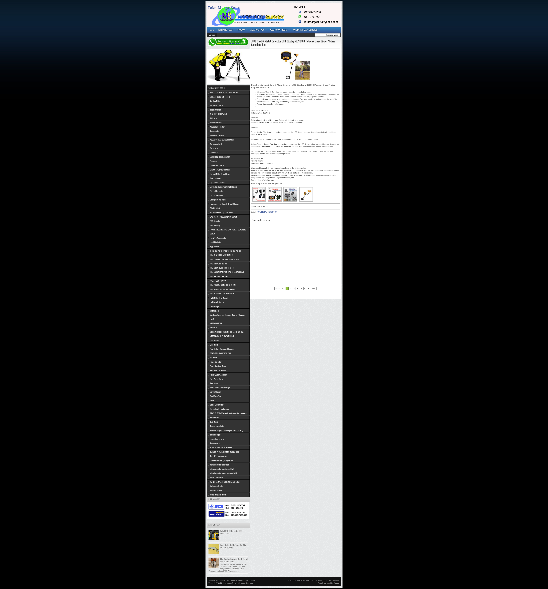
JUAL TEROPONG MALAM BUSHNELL (223, 289)
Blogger (337, 583)
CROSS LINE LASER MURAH (220, 169)
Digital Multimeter (217, 190)
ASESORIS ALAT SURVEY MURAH (222, 139)
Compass (213, 160)
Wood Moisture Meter (218, 494)
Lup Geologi (214, 306)
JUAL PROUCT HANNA (218, 280)
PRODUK (241, 30)
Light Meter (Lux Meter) (218, 297)
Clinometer (214, 152)
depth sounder (215, 178)
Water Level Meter (216, 477)
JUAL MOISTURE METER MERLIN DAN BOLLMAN (227, 272)
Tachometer (214, 417)
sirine (212, 400)
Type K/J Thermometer (218, 455)
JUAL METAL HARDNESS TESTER (221, 267)
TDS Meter (214, 421)
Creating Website (223, 580)
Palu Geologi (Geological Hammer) (222, 348)
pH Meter (213, 357)
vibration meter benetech (219, 464)
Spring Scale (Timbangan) (219, 408)
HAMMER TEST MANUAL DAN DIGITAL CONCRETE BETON (228, 231)
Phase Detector (215, 361)
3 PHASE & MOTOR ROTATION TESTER (224, 92)
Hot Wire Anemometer (218, 237)
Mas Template (249, 580)
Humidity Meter (215, 242)
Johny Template (237, 580)
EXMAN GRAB (215, 208)
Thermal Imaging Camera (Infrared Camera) (226, 430)
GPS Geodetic (215, 220)
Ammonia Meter (216, 122)
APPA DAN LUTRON (217, 135)
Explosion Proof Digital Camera (221, 212)
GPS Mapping (215, 225)
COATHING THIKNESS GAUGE (220, 156)
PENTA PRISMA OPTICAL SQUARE (222, 353)
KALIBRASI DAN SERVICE (305, 30)
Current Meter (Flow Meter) (220, 173)
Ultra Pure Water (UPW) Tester (221, 460)
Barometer (214, 148)
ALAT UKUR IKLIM (278, 30)
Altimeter (213, 118)
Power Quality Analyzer (218, 374)
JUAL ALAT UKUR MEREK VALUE (221, 254)
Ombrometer (215, 340)
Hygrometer (214, 246)
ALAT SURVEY (257, 30)
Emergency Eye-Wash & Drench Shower (224, 203)
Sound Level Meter (216, 404)
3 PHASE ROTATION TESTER (220, 96)
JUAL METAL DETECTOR (267, 212)
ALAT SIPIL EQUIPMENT (218, 113)
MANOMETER (214, 310)
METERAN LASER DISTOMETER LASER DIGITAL (227, 331)
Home (211, 30)
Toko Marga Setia (224, 7)
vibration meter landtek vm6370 (222, 468)
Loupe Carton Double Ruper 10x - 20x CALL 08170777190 (233, 546)
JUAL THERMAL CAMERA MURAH (222, 293)
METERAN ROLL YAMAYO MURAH (222, 336)
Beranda (212, 35)
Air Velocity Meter (216, 105)
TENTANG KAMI (225, 30)
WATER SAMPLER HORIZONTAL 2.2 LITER (225, 481)
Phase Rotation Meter (218, 366)
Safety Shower (215, 391)
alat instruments (216, 109)
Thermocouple (215, 434)
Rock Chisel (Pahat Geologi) (220, 387)
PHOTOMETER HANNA (218, 370)
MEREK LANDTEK (216, 323)
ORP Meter (214, 344)
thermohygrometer (217, 438)
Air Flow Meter (215, 101)
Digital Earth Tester (217, 182)
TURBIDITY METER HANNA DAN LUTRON (224, 451)
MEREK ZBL (214, 327)
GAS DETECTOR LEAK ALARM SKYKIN (223, 216)
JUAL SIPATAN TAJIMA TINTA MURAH (223, 284)
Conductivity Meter (217, 165)
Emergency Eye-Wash (217, 199)
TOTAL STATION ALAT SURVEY (221, 447)
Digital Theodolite (216, 195)
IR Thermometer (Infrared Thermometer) (225, 250)
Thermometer (215, 443)
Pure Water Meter (216, 378)
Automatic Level (216, 143)
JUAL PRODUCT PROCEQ (219, 276)
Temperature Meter (217, 426)
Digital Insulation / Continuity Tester (223, 186)
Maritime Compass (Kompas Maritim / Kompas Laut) (227, 316)
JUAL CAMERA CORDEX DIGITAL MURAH (224, 259)
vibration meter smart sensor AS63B (223, 473)
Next (314, 289)
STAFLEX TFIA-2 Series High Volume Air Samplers (228, 413)
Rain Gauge (214, 383)
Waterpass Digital (216, 485)
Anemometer (214, 131)
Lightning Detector (217, 302)
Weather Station (216, 490)
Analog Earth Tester (217, 126)
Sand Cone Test (215, 396)
